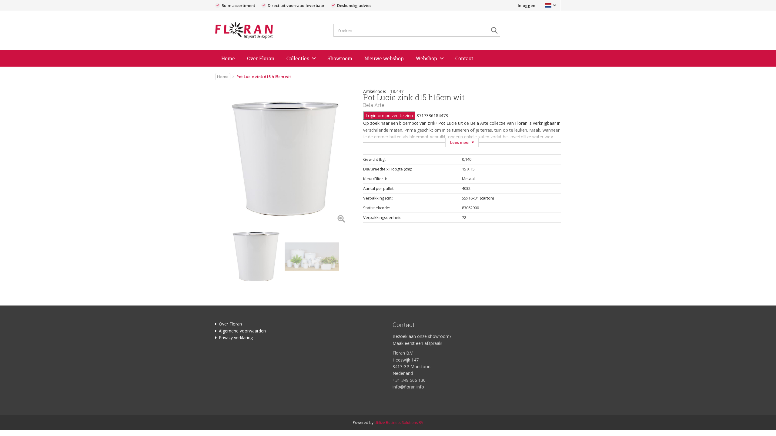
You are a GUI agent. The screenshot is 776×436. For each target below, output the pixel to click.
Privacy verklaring (236, 337)
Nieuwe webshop (384, 58)
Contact (464, 58)
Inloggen (526, 5)
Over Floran (260, 58)
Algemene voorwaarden (242, 331)
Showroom (339, 58)
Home (228, 58)
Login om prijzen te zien (389, 115)
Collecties (297, 58)
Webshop (426, 58)
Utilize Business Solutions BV (398, 422)
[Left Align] (341, 219)
